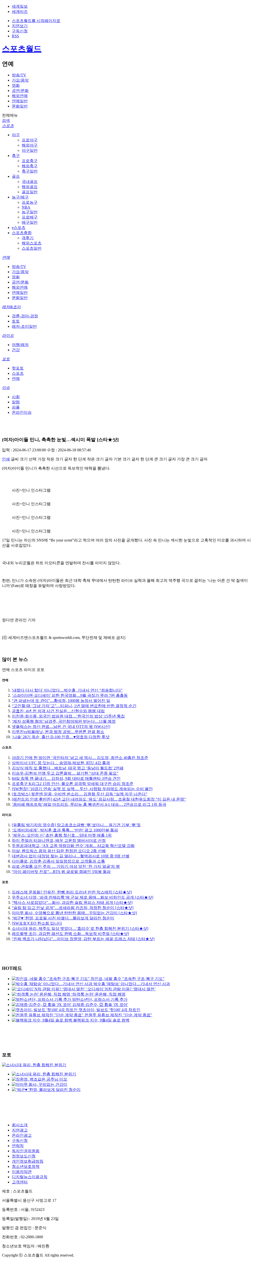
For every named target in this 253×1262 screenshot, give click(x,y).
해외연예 (20, 96)
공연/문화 (20, 90)
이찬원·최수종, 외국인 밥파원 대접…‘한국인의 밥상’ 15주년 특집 (68, 716)
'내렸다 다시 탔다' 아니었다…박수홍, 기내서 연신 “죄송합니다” (67, 690)
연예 (6, 257)
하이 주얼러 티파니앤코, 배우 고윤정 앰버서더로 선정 (59, 840)
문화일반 (20, 106)
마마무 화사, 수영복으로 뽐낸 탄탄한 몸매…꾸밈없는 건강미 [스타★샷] (74, 913)
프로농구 (30, 202)
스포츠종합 (22, 233)
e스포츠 (18, 227)
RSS (15, 36)
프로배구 (30, 217)
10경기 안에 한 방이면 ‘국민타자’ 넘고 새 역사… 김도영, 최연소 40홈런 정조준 (80, 758)
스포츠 (8, 126)
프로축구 (30, 161)
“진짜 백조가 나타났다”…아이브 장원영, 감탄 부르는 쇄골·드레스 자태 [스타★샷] (83, 939)
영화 (16, 85)
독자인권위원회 (26, 1151)
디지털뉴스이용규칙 (29, 1177)
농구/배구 (20, 197)
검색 (6, 120)
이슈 (6, 388)
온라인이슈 (22, 412)
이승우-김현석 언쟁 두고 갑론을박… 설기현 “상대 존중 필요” (65, 773)
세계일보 (20, 6)
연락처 (18, 1146)
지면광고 (20, 1130)
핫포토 (18, 368)
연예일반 (20, 101)
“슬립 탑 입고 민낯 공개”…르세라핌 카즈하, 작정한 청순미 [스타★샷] (72, 908)
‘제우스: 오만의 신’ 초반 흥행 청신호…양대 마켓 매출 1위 (62, 835)
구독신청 (20, 31)
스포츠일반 (32, 248)
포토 (6, 359)
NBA (26, 207)
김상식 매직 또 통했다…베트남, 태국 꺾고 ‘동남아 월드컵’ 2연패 (68, 768)
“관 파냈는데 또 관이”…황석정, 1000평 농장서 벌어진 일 (61, 700)
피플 (16, 407)
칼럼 (16, 402)
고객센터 (20, 1182)
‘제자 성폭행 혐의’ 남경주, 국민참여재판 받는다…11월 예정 (64, 721)
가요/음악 (20, 80)
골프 (16, 176)
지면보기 (20, 26)
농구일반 (30, 212)
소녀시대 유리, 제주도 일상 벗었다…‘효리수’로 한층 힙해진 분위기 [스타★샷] (80, 928)
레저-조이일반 (24, 326)
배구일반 (30, 222)
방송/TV (19, 75)
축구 (16, 155)
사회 (16, 397)
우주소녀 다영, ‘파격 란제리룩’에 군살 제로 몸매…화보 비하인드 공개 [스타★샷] (82, 897)
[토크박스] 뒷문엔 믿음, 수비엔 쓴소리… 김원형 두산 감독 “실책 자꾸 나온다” (79, 794)
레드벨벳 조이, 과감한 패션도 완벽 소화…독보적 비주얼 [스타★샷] (70, 934)
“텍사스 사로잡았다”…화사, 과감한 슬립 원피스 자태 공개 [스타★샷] (72, 902)
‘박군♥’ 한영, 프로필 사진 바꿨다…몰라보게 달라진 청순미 (63, 918)
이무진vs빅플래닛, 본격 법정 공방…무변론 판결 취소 (58, 732)
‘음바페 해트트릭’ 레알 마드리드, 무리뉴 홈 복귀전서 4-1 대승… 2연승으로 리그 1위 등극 (89, 804)
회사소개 (20, 1125)
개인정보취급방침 (27, 1161)
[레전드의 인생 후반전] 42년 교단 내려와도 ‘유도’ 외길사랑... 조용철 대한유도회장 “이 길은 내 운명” (99, 799)
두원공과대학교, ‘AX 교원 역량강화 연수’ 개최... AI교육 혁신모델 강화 (73, 846)
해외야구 (30, 145)
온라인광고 (22, 1135)
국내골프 (30, 181)
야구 (16, 135)
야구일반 (30, 150)
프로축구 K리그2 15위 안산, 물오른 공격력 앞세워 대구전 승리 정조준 (72, 784)
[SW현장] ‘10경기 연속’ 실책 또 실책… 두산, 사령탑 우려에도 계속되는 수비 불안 (82, 789)
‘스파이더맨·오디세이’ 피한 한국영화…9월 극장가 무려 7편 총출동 (70, 695)
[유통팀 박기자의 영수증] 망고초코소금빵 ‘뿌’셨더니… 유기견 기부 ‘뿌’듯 (76, 825)
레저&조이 (11, 307)
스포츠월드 (22, 48)
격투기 (28, 238)
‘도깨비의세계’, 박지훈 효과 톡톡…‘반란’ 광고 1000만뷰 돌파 (65, 830)
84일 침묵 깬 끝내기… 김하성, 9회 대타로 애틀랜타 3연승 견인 (66, 778)
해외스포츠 (32, 243)
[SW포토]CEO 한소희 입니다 (37, 923)
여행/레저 (20, 345)
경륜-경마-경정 (25, 316)
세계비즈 (20, 11)
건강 (16, 350)
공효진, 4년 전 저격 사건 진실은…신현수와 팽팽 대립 (58, 711)
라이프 (8, 335)
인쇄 (6, 459)
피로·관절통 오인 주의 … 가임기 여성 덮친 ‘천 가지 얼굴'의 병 (66, 866)
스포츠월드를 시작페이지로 (36, 21)
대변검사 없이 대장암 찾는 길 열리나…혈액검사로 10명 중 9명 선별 (70, 856)
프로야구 (30, 140)
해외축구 (30, 166)
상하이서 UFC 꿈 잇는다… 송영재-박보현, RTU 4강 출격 (61, 763)
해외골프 (30, 187)
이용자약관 (22, 1172)
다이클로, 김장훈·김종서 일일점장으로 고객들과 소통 (58, 861)
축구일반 (30, 171)
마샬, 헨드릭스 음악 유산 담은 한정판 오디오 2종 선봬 (59, 851)
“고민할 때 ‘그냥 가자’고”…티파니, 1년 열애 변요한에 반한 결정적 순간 (74, 706)
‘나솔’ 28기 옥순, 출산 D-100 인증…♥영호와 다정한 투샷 (60, 737)
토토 (16, 321)
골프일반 (30, 192)
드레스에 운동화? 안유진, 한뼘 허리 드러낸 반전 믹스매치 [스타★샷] (72, 892)
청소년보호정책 (26, 1166)
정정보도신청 (24, 1156)
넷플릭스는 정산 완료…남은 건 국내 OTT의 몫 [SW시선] (61, 726)
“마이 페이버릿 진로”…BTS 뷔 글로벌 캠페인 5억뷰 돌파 (61, 872)
